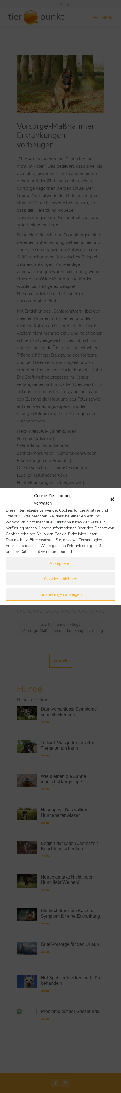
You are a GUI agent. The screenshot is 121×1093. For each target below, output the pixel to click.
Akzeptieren (60, 563)
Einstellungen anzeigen (60, 594)
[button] (112, 499)
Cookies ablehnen (60, 578)
